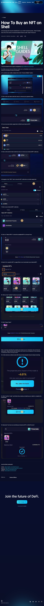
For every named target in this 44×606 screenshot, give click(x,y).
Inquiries (24, 2)
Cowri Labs (5, 602)
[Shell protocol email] (30, 602)
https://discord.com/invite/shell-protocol (13, 468)
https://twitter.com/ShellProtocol (12, 466)
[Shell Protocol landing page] (5, 2)
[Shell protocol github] (42, 602)
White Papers (19, 2)
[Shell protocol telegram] (39, 602)
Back (4, 17)
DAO (33, 2)
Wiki (13, 2)
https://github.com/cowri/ (10, 470)
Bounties (29, 2)
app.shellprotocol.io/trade (28, 66)
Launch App (37, 2)
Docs (16, 2)
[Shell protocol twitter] (36, 602)
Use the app (21, 502)
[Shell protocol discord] (33, 602)
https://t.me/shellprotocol (11, 469)
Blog (10, 2)
